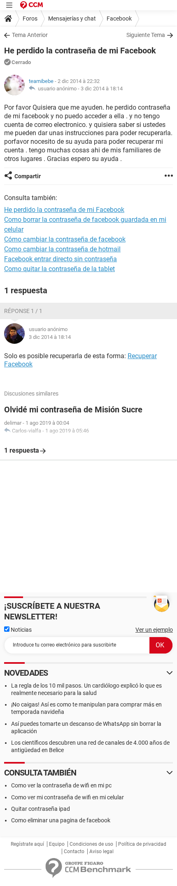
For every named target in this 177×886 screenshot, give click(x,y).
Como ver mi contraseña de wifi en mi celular (67, 797)
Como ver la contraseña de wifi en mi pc (61, 785)
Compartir (27, 176)
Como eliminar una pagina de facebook (60, 820)
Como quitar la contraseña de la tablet (59, 269)
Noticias (20, 629)
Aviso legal (101, 851)
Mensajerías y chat (72, 18)
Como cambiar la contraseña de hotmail (62, 249)
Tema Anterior (30, 35)
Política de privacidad (142, 844)
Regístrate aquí (27, 844)
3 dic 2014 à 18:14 (102, 88)
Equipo (57, 844)
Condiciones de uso (91, 844)
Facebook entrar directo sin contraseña (60, 259)
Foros (30, 18)
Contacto (74, 851)
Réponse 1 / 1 (23, 311)
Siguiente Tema (145, 35)
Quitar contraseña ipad (40, 808)
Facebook (119, 18)
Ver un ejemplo (154, 629)
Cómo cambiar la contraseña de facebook (65, 239)
